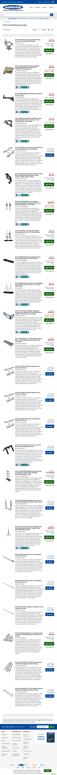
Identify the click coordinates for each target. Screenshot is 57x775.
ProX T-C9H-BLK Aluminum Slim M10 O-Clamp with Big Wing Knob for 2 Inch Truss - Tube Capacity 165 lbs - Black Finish (28, 120)
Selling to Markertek (25, 747)
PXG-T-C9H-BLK (22, 123)
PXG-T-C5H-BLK (22, 178)
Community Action (17, 740)
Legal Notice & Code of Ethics (16, 754)
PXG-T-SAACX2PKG (23, 206)
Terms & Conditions (15, 744)
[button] (49, 29)
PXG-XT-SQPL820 (22, 692)
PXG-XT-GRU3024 (22, 504)
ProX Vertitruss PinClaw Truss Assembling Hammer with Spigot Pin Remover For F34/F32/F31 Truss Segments (27, 67)
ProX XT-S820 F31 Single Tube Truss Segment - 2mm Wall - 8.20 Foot (28, 581)
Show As (44, 29)
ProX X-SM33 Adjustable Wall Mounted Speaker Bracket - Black (28, 94)
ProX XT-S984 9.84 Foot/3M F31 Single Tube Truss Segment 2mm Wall (29, 607)
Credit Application (27, 739)
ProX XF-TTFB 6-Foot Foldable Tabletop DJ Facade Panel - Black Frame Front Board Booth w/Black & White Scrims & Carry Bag (28, 312)
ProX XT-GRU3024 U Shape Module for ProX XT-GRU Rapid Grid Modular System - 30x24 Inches (28, 501)
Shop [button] (31, 7)
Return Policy (5, 737)
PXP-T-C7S (20, 43)
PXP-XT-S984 (21, 610)
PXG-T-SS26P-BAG (22, 260)
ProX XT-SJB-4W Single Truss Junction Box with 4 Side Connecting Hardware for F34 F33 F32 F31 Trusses (29, 634)
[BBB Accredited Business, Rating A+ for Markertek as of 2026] (23, 765)
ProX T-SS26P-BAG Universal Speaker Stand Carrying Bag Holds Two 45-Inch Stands (27, 257)
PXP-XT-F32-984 (22, 422)
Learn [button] (51, 7)
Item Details (50, 155)
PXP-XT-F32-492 (22, 369)
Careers (14, 751)
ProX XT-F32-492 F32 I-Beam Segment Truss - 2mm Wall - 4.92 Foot (28, 367)
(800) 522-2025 (4, 2)
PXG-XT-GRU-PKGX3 (23, 476)
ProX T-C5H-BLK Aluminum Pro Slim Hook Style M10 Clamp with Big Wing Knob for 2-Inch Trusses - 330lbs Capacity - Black (28, 175)
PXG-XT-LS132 (21, 531)
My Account (46, 2)
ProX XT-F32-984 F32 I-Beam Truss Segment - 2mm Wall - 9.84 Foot (28, 419)
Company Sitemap (25, 757)
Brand (8, 22)
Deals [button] (44, 7)
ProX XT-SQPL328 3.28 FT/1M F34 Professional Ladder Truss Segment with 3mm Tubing (28, 663)
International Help (6, 751)
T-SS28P (20, 288)
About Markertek (16, 734)
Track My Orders (6, 743)
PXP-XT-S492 (21, 557)
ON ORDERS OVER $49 (18, 18)
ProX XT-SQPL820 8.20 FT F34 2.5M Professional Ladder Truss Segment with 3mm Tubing (28, 689)
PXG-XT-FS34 (21, 448)
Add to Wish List (49, 53)
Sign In (40, 2)
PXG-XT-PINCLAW (22, 71)
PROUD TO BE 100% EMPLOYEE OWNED (39, 18)
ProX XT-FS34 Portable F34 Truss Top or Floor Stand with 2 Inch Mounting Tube (28, 445)
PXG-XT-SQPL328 (22, 665)
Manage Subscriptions (5, 747)
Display (35, 29)
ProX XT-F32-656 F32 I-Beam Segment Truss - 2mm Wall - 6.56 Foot (28, 393)
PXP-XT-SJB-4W (22, 638)
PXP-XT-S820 (21, 584)
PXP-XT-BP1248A (22, 343)
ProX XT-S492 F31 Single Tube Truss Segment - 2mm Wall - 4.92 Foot (28, 555)
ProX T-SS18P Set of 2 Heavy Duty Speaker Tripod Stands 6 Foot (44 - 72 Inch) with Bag (27, 231)
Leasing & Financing (25, 742)
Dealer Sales (26, 754)
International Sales (5, 754)
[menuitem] (31, 7)
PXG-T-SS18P (21, 234)
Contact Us (4, 734)
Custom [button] (37, 7)
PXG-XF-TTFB (21, 315)
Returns (3, 740)
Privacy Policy (16, 748)
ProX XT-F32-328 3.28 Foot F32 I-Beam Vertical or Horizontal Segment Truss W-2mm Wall (29, 148)
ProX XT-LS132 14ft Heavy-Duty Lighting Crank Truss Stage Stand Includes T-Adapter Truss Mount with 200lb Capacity (28, 528)
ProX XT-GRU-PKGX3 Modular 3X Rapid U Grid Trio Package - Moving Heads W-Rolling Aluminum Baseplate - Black (28, 472)
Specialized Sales (20, 2)
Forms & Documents (26, 735)
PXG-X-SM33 (21, 97)
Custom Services (27, 751)
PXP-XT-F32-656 (22, 396)
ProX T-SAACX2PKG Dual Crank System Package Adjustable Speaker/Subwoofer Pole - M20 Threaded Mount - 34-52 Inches (28, 203)
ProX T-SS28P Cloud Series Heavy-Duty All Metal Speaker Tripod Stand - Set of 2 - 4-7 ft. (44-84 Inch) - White (29, 284)
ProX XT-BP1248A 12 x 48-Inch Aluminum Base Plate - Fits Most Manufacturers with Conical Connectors (28, 340)
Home (4, 22)
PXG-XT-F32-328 (22, 151)
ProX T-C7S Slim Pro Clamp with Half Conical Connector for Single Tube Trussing (27, 40)
